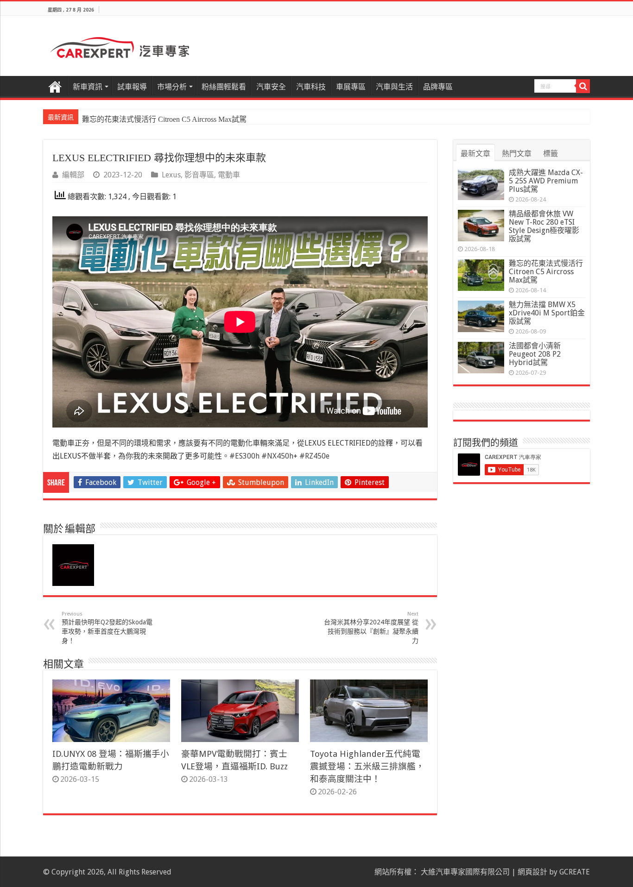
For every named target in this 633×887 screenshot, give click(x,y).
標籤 (550, 153)
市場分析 (172, 87)
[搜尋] (583, 86)
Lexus (171, 174)
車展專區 (351, 87)
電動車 (229, 174)
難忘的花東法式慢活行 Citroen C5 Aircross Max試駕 (164, 119)
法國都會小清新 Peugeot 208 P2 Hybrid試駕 (535, 354)
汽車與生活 (394, 87)
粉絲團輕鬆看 (224, 87)
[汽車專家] (119, 46)
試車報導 (132, 87)
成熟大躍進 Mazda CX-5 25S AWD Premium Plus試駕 (546, 181)
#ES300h (244, 456)
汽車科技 (311, 87)
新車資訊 (87, 87)
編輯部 (73, 174)
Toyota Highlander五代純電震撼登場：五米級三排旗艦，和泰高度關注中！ (367, 766)
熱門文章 (517, 153)
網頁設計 (532, 872)
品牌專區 (438, 87)
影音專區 (199, 174)
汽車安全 (271, 87)
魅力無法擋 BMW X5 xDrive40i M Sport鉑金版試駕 (547, 313)
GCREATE (574, 872)
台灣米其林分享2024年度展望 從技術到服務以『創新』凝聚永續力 (371, 627)
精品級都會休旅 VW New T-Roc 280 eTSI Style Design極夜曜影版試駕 (544, 226)
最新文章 (475, 153)
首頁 (55, 85)
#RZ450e (314, 456)
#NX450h (277, 456)
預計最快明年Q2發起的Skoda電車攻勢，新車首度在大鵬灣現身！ (107, 627)
